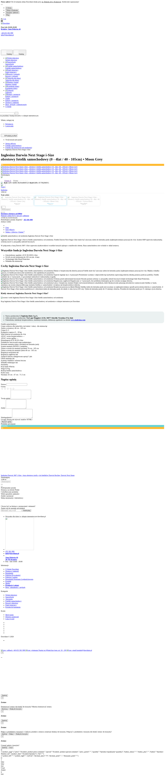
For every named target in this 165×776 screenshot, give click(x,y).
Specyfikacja (9, 230)
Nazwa (3, 384)
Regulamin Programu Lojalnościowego (19, 579)
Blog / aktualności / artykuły (15, 587)
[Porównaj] (4, 212)
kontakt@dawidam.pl (84, 650)
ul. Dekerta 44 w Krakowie (51, 2)
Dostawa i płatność (12, 12)
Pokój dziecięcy (11, 605)
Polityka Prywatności (12, 575)
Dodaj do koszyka (15, 709)
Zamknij (4, 695)
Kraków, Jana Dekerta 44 (11, 29)
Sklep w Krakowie (12, 10)
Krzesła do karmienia (12, 607)
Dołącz (11, 734)
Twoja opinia (5, 398)
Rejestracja (9, 124)
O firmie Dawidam (12, 569)
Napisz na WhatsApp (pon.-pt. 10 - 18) (52, 650)
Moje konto (9, 615)
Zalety (3, 408)
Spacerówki (9, 597)
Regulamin (9, 573)
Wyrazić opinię (6, 422)
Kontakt (8, 581)
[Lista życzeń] (2, 212)
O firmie (8, 8)
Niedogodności (6, 417)
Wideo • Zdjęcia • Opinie (14, 232)
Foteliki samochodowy (13, 601)
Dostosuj (5, 709)
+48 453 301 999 (19, 650)
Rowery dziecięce (11, 603)
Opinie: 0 (7, 181)
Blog (7, 15)
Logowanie (9, 126)
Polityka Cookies (11, 577)
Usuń (11, 747)
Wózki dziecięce (11, 595)
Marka (7, 583)
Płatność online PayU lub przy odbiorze (15, 216)
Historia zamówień (12, 617)
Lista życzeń (9, 619)
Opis (7, 228)
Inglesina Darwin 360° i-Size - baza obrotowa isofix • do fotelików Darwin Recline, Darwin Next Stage (38, 475)
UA (4, 19)
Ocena (3, 387)
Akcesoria (9, 599)
